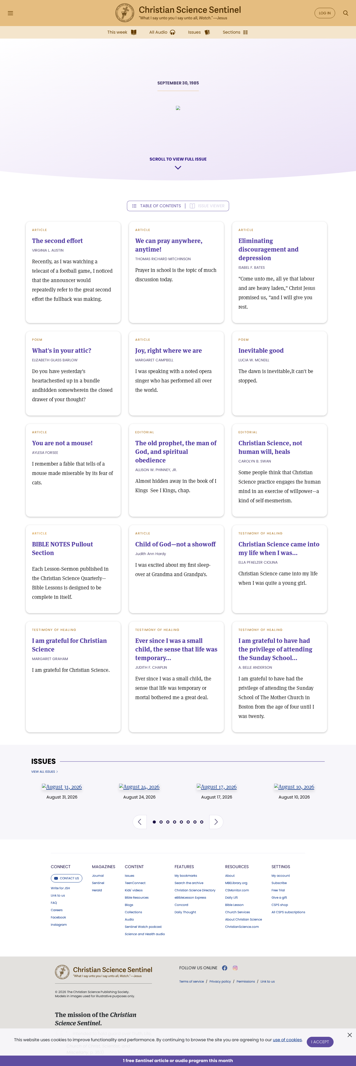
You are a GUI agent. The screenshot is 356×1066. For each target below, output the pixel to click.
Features (184, 867)
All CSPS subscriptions (288, 912)
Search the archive (189, 883)
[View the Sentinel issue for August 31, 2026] (62, 786)
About (230, 875)
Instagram (59, 924)
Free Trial (278, 890)
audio (145, 934)
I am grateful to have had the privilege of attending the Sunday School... (275, 649)
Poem (37, 339)
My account (281, 875)
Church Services (237, 912)
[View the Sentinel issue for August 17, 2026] (216, 786)
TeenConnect (135, 883)
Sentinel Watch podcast (143, 926)
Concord (181, 904)
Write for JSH (60, 888)
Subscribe (279, 883)
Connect (61, 867)
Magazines (103, 867)
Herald (97, 890)
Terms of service (191, 981)
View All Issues (43, 772)
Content (134, 867)
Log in (325, 13)
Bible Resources (137, 897)
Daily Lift (231, 897)
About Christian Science (243, 919)
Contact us (69, 878)
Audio (129, 919)
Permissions (246, 981)
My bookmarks (186, 875)
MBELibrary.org (236, 883)
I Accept (320, 1042)
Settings (281, 867)
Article (39, 230)
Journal (98, 875)
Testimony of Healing (260, 533)
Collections (133, 912)
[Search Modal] (345, 13)
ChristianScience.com (242, 926)
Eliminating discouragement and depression (268, 249)
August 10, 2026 (294, 797)
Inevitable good (261, 350)
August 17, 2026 (216, 797)
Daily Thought (185, 912)
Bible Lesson (234, 904)
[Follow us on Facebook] (225, 968)
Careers (57, 910)
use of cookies (287, 1040)
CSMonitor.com (237, 890)
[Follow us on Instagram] (235, 968)
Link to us (58, 895)
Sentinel (98, 883)
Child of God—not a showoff (175, 544)
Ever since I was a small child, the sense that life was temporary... (176, 649)
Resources (237, 867)
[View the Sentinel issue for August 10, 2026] (294, 786)
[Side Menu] (10, 13)
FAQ (54, 902)
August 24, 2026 (139, 797)
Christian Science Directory (195, 890)
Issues (43, 761)
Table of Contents (160, 206)
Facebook (58, 917)
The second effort (57, 241)
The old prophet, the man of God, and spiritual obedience (175, 451)
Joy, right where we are (168, 350)
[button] (140, 822)
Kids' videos (134, 890)
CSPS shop (280, 904)
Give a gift (279, 897)
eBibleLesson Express (190, 897)
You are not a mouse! (62, 443)
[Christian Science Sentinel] (178, 13)
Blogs (129, 904)
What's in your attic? (61, 350)
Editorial (144, 432)
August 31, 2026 (61, 797)
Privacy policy (220, 981)
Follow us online (198, 968)
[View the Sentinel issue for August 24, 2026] (139, 786)
